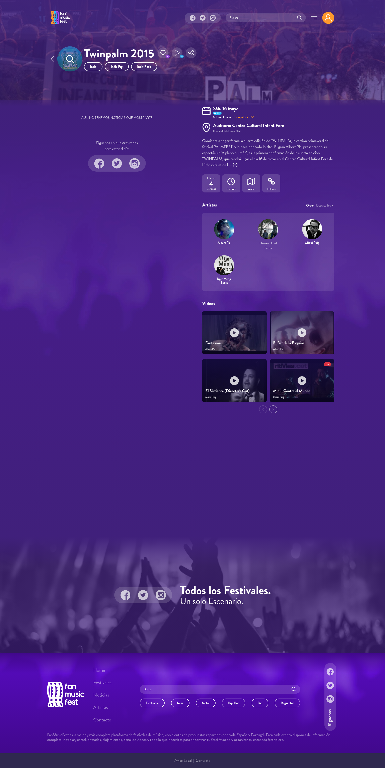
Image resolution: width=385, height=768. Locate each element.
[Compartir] (191, 54)
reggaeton (287, 703)
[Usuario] (328, 18)
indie (93, 66)
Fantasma (213, 343)
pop (260, 703)
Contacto (102, 719)
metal (206, 703)
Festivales (102, 682)
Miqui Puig (312, 242)
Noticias (101, 695)
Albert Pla (224, 242)
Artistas (100, 707)
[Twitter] (203, 18)
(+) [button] (235, 165)
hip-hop (233, 703)
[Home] (60, 24)
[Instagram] (213, 18)
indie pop (117, 66)
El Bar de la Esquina (289, 343)
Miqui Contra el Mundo (291, 391)
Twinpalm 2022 (244, 117)
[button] (163, 54)
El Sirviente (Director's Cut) (227, 391)
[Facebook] (193, 18)
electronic (152, 703)
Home (99, 670)
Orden (310, 205)
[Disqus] (192, 475)
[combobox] (324, 205)
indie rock (144, 66)
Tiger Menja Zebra (224, 281)
